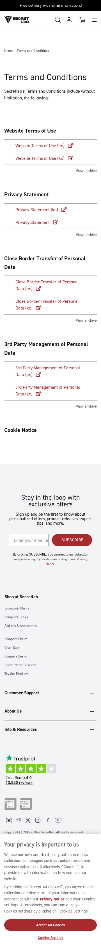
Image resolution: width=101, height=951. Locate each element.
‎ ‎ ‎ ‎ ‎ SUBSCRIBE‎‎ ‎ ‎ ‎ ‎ (72, 540)
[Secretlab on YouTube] (58, 820)
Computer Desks (16, 617)
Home (8, 50)
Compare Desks (15, 656)
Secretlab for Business (20, 665)
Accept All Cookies (50, 925)
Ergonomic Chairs (16, 608)
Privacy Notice (52, 899)
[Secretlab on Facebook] (48, 820)
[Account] (69, 19)
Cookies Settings (50, 937)
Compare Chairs (15, 639)
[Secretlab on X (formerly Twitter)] (27, 820)
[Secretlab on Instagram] (38, 820)
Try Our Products (16, 674)
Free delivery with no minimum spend (51, 5)
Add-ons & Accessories (20, 626)
